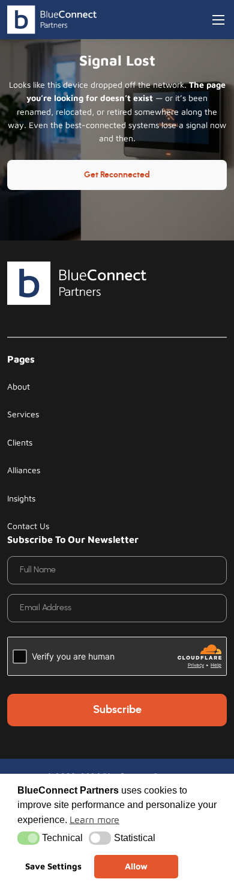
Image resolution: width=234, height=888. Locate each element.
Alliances (23, 470)
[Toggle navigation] (218, 19)
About (18, 386)
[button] (28, 838)
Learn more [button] (94, 819)
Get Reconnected (117, 175)
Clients (19, 442)
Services (23, 414)
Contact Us (28, 526)
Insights (21, 498)
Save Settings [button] (53, 866)
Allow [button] (136, 866)
